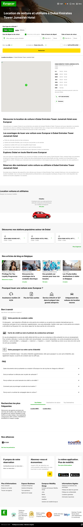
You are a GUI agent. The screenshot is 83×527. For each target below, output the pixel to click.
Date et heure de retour (69, 34)
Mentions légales (29, 524)
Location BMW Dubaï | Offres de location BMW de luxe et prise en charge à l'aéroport (35, 408)
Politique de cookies (17, 524)
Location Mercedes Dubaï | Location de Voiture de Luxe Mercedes (47, 408)
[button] (26, 85)
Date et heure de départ (49, 34)
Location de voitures (7, 57)
